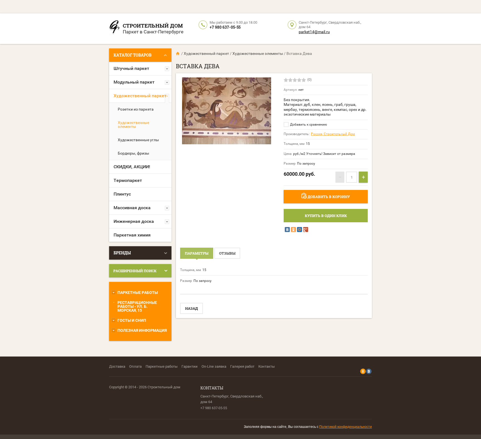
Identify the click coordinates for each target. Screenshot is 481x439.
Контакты (266, 366)
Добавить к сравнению (308, 124)
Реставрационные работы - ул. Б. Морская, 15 (137, 306)
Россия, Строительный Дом (333, 134)
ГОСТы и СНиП (131, 320)
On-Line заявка (214, 366)
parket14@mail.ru (314, 32)
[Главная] (178, 53)
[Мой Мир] (299, 229)
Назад (191, 308)
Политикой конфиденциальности (345, 427)
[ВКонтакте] (287, 229)
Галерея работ (242, 366)
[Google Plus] (305, 229)
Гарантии (189, 366)
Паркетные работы (137, 292)
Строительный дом (153, 25)
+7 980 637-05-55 (225, 27)
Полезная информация (142, 330)
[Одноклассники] (293, 229)
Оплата (135, 366)
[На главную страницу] (114, 28)
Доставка (117, 366)
